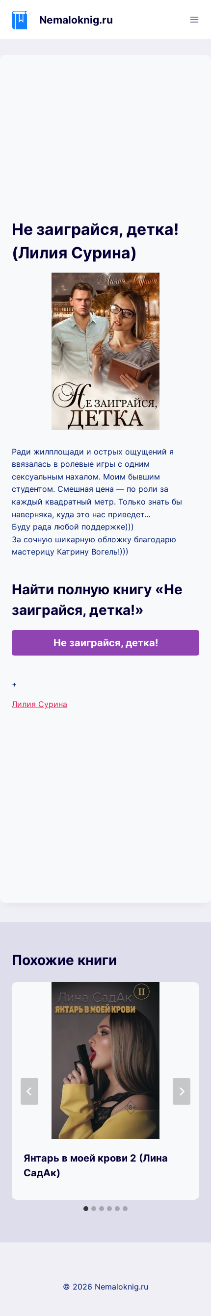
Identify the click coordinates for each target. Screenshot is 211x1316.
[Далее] (181, 1091)
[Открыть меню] (194, 19)
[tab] (85, 1208)
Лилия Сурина (39, 704)
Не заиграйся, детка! (105, 643)
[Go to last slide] (29, 1091)
